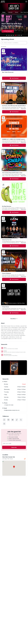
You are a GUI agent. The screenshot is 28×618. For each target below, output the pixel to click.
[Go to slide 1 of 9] (6, 35)
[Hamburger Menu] (26, 1)
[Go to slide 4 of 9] (11, 35)
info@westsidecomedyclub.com (11, 410)
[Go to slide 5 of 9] (13, 35)
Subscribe (14, 447)
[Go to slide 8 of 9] (19, 35)
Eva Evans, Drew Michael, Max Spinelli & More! (14, 105)
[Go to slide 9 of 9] (21, 35)
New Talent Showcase (7, 72)
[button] (14, 467)
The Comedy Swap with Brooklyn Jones (12, 172)
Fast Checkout (15, 78)
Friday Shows (5, 306)
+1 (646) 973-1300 (8, 405)
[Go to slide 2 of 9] (8, 35)
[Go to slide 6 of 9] (16, 35)
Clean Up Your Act (6, 239)
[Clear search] (25, 42)
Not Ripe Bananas (6, 206)
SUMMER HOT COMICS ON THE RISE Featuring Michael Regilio (13, 139)
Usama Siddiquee (6, 273)
